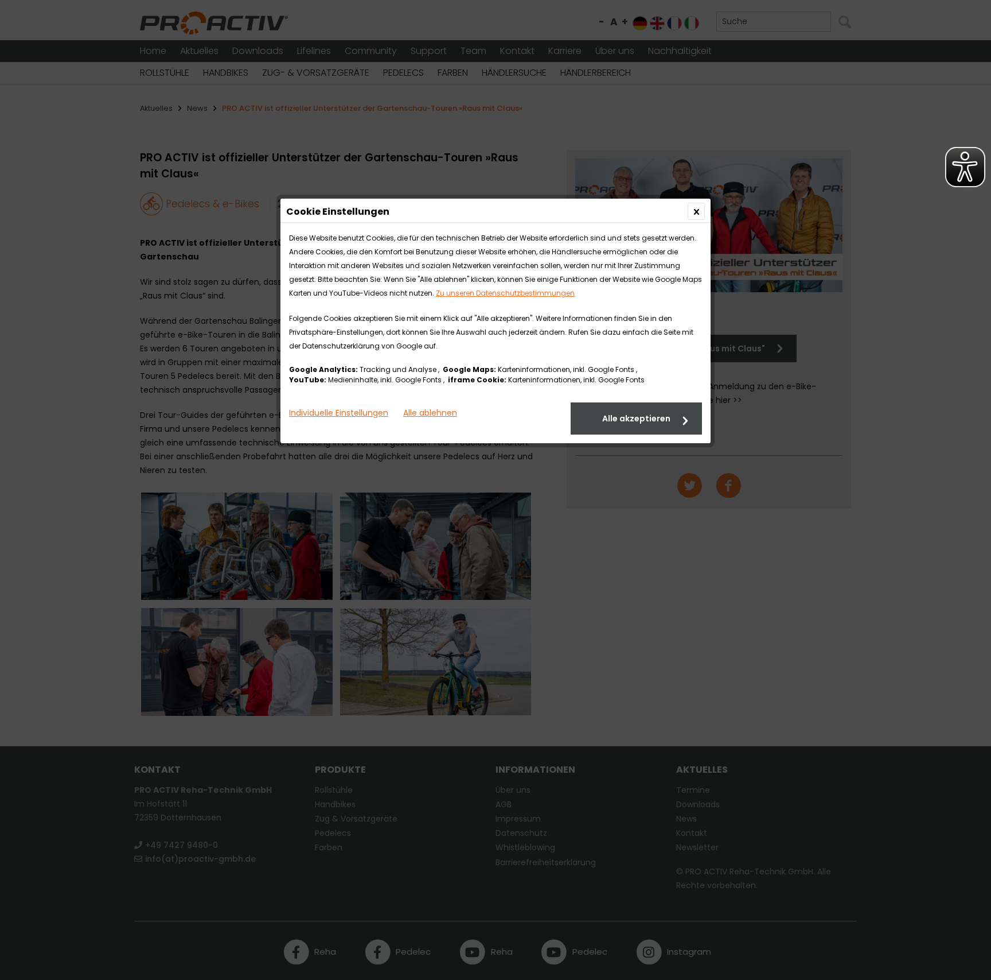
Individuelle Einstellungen (338, 413)
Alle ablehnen (430, 413)
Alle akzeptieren (636, 418)
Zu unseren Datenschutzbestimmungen (505, 293)
